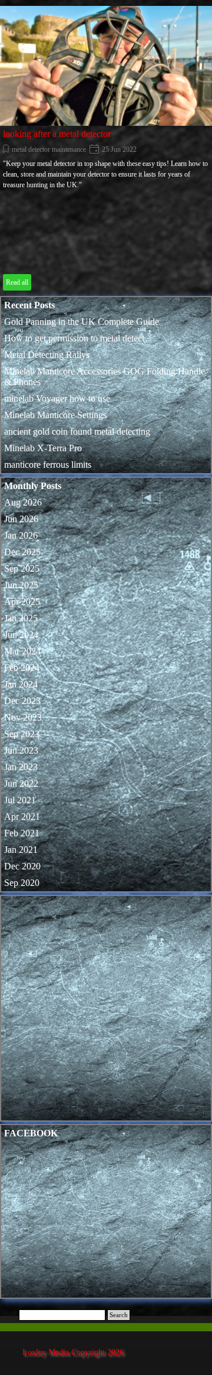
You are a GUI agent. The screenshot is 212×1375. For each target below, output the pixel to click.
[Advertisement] (106, 1011)
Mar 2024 (22, 651)
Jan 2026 (21, 535)
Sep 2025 (21, 568)
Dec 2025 (22, 552)
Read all (17, 282)
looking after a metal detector (57, 134)
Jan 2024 (21, 684)
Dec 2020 (22, 866)
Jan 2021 (21, 850)
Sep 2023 (21, 734)
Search (119, 1315)
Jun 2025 (21, 585)
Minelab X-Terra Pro (43, 448)
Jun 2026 (21, 519)
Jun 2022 (21, 783)
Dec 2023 (22, 701)
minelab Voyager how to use (57, 398)
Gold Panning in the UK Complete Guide (81, 322)
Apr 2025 (22, 602)
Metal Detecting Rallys (47, 355)
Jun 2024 (21, 635)
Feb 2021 (21, 833)
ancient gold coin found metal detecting (77, 431)
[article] (106, 150)
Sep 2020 (21, 883)
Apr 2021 (22, 817)
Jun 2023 (21, 750)
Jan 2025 (21, 618)
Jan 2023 (21, 767)
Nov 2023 (23, 717)
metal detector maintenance (49, 149)
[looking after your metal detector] (106, 66)
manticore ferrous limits (47, 465)
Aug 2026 (23, 502)
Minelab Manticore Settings (55, 415)
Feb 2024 (21, 668)
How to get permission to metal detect (74, 338)
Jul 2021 (20, 800)
